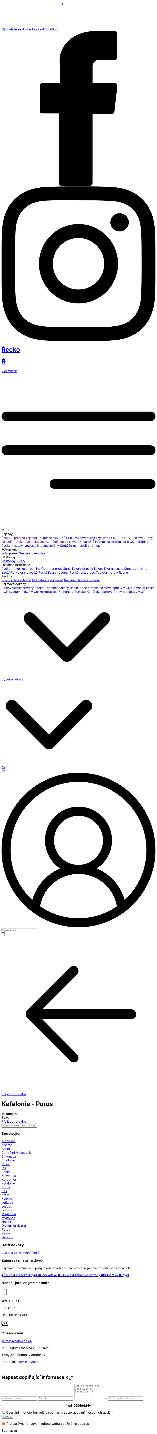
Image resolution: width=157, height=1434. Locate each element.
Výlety (20, 561)
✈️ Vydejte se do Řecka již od (30, 29)
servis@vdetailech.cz (17, 1341)
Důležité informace (96, 542)
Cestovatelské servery (18, 588)
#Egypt (124, 1275)
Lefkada (7, 1202)
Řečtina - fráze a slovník (82, 580)
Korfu (6, 1187)
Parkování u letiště (24, 572)
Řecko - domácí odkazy (52, 588)
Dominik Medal (28, 1362)
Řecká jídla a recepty (53, 572)
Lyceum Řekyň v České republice (33, 592)
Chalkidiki (8, 1160)
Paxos (6, 1233)
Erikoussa (9, 1156)
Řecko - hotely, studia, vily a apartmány (30, 545)
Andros (7, 1145)
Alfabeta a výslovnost (47, 580)
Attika (6, 1149)
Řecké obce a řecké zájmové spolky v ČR (100, 588)
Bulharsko (65, 592)
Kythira (7, 1199)
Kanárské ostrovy (100, 592)
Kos (4, 1191)
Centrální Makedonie (17, 1153)
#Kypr (33, 1275)
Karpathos (9, 1179)
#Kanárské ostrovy (86, 1275)
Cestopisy (9, 561)
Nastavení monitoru (33, 553)
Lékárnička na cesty (108, 569)
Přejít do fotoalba (14, 1121)
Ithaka (6, 1172)
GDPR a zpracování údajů (20, 1253)
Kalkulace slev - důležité (55, 538)
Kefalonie (8, 1183)
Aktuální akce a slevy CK (64, 542)
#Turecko (21, 1275)
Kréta (5, 1195)
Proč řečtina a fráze (16, 580)
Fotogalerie (10, 553)
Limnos (7, 1210)
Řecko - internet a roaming (21, 569)
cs (3, 767)
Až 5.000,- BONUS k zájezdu (123, 538)
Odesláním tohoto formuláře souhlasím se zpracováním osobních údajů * (59, 1412)
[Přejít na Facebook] (78, 184)
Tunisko (80, 592)
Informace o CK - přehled (129, 542)
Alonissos (9, 1141)
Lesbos (7, 1206)
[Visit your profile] (78, 926)
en (3, 771)
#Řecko (7, 1275)
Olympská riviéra (14, 1226)
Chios (6, 1164)
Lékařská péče (82, 569)
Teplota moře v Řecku (112, 572)
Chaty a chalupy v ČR (129, 592)
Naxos (6, 1222)
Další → (7, 1237)
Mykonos (8, 1218)
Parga (6, 1229)
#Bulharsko (110, 1275)
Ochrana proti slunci (56, 569)
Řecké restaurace (82, 572)
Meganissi (9, 1214)
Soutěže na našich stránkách (81, 545)
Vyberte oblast (13, 679)
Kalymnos (9, 1176)
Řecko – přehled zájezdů (19, 538)
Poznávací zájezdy (87, 538)
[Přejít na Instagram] (78, 340)
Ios (4, 1168)
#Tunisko (65, 1275)
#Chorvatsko (48, 1275)
